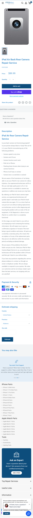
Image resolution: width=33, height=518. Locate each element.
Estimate (7, 339)
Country (4, 311)
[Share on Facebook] (19, 102)
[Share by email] (30, 102)
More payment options (16, 96)
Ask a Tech (16, 473)
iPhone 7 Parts (7, 415)
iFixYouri (5, 67)
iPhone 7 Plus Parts (8, 413)
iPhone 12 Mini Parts (9, 387)
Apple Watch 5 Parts (9, 431)
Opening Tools (7, 445)
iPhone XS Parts (7, 400)
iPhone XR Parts (7, 402)
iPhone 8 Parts (7, 410)
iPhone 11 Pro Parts (8, 392)
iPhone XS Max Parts (9, 397)
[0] (30, 3)
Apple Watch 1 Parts (9, 421)
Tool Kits (5, 440)
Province (4, 319)
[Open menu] (3, 3)
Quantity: (4, 79)
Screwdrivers (6, 442)
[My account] (26, 3)
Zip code (4, 328)
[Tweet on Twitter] (26, 102)
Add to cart (16, 86)
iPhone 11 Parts (7, 395)
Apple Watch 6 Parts (9, 434)
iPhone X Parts (7, 405)
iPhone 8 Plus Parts (8, 408)
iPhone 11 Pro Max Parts (10, 390)
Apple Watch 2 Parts (9, 424)
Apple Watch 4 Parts (9, 429)
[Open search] (22, 3)
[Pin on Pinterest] (23, 102)
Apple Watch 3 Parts (9, 426)
